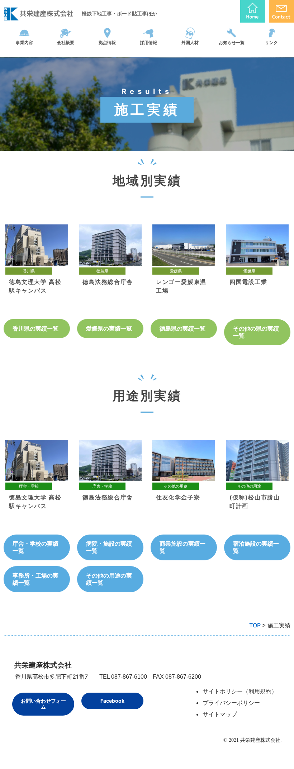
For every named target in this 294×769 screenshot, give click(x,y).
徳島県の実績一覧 (182, 328)
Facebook (112, 701)
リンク (271, 42)
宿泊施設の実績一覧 (256, 547)
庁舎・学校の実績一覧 (35, 547)
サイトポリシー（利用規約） (240, 691)
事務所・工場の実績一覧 (35, 579)
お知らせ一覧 (232, 42)
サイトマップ (220, 714)
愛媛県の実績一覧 (109, 328)
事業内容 (24, 42)
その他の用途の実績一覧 (109, 579)
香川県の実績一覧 (35, 328)
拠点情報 (107, 42)
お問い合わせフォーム (43, 704)
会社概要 (65, 42)
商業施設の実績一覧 (182, 547)
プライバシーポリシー (231, 702)
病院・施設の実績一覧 (109, 547)
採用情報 (148, 42)
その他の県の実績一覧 (256, 332)
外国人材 (190, 42)
